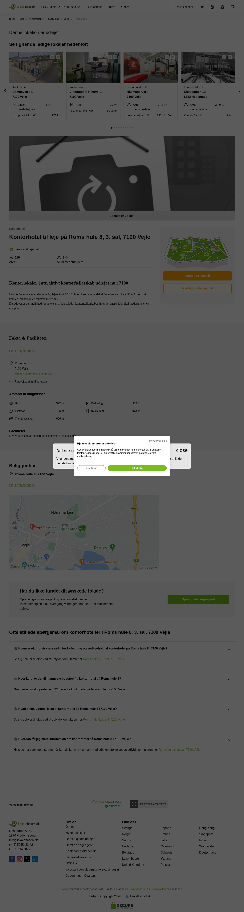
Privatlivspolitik (158, 440)
